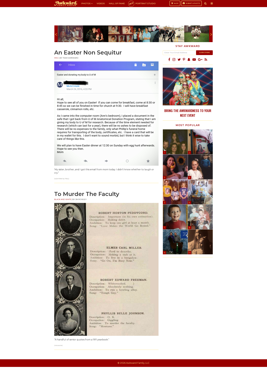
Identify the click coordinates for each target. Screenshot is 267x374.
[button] (205, 3)
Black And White (62, 199)
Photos (86, 3)
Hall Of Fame (117, 3)
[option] (70, 33)
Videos (101, 3)
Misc (56, 58)
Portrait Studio (142, 3)
